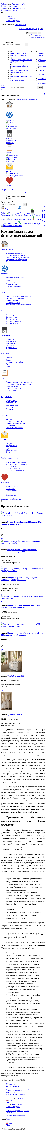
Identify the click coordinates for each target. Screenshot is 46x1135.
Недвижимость (7, 249)
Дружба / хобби (12, 487)
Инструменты (11, 426)
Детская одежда (12, 315)
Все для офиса (11, 446)
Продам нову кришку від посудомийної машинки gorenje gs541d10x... (20, 579)
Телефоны (10, 339)
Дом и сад (5, 415)
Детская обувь (11, 317)
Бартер (8, 452)
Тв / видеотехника (13, 346)
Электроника (6, 335)
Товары (9, 444)
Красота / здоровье (13, 388)
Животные (5, 354)
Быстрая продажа (13, 21)
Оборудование (11, 450)
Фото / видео (11, 343)
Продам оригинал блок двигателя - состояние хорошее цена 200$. (19, 551)
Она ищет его (11, 491)
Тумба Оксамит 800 (15, 715)
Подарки (9, 409)
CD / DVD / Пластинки (15, 471)
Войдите (4, 4)
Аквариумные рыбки (14, 362)
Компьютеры (11, 341)
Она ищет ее (11, 495)
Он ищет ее (10, 489)
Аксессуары (10, 407)
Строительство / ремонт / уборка (19, 382)
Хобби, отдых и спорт (10, 458)
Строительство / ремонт (15, 423)
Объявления (10, 19)
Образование (11, 391)
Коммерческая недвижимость (17, 258)
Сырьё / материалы (13, 448)
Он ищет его (11, 493)
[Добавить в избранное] (2, 511)
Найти (39, 87)
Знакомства (5, 483)
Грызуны (9, 366)
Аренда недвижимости (15, 253)
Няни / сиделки (12, 386)
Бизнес (3, 440)
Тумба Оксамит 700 (15, 676)
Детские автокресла (14, 321)
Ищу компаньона (12, 262)
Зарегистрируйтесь (19, 4)
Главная (9, 16)
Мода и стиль (6, 397)
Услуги (4, 378)
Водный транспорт (13, 286)
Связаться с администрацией (17, 1090)
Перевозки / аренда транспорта (18, 384)
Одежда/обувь (11, 401)
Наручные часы (12, 405)
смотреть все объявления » (27, 100)
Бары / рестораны (13, 303)
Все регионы (20, 25)
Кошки (8, 360)
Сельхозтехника (12, 284)
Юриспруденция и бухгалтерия (18, 305)
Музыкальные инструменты (17, 464)
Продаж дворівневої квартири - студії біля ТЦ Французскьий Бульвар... (22, 634)
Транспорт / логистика (15, 298)
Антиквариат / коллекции (16, 462)
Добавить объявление (11, 6)
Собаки (9, 358)
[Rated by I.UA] (17, 1101)
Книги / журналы (13, 468)
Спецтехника (11, 282)
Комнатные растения (14, 428)
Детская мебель (12, 323)
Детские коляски (12, 319)
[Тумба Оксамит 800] (6, 710)
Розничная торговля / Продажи (18, 296)
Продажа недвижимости (15, 255)
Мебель (9, 419)
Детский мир (6, 311)
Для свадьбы (11, 403)
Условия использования (15, 1094)
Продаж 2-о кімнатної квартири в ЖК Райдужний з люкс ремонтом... (20, 606)
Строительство (12, 301)
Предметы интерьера (14, 421)
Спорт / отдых (11, 466)
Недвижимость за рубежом (16, 260)
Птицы (8, 364)
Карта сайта (10, 1092)
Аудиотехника (11, 348)
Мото (8, 280)
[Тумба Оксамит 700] (11, 671)
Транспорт (5, 274)
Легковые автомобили (15, 278)
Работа (3, 292)
